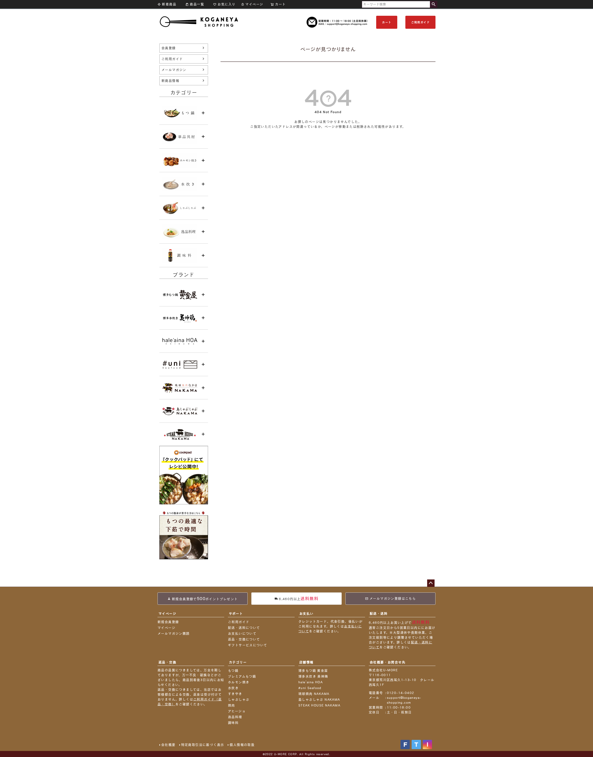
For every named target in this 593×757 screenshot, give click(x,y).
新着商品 (169, 4)
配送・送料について (244, 627)
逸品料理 (235, 717)
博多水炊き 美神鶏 (313, 676)
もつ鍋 (233, 670)
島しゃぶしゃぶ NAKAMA (319, 699)
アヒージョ (237, 711)
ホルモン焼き (238, 682)
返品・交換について (244, 639)
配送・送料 (379, 613)
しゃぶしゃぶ (238, 699)
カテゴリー (238, 662)
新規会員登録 (168, 621)
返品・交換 (167, 662)
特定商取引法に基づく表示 (202, 744)
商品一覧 (197, 4)
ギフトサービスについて (247, 645)
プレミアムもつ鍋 (242, 676)
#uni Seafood (310, 688)
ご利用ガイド (420, 22)
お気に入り (226, 4)
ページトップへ (431, 583)
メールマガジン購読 (174, 633)
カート (386, 22)
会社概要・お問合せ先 (387, 662)
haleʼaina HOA (310, 682)
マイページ (254, 4)
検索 (433, 4)
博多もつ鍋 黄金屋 (313, 670)
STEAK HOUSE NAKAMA (319, 705)
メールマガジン (173, 69)
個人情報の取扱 (242, 744)
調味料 (233, 722)
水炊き (233, 688)
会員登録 (168, 48)
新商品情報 (170, 80)
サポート (236, 613)
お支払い (306, 613)
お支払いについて (242, 633)
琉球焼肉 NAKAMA (313, 693)
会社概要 (168, 744)
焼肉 (231, 705)
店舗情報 (306, 662)
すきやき (235, 693)
